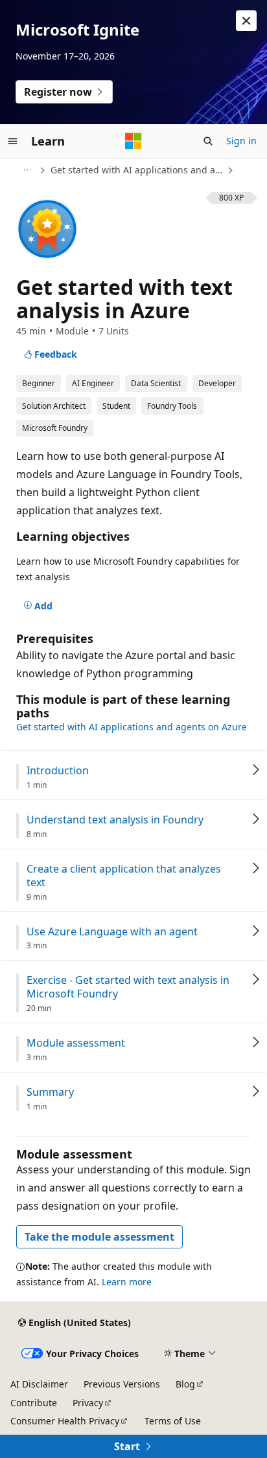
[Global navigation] (13, 141)
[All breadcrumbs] (27, 170)
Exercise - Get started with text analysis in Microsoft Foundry (128, 987)
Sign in (241, 141)
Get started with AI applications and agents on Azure (137, 170)
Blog (185, 1384)
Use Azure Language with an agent (112, 932)
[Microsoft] (133, 141)
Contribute (33, 1403)
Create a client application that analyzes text (124, 875)
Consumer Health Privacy (64, 1421)
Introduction (58, 771)
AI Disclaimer (39, 1384)
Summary (50, 1092)
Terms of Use (173, 1421)
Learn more (127, 1282)
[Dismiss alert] (246, 20)
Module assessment (76, 1043)
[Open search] (208, 141)
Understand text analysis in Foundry (115, 820)
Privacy (88, 1403)
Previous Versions (122, 1384)
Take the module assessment (99, 1237)
